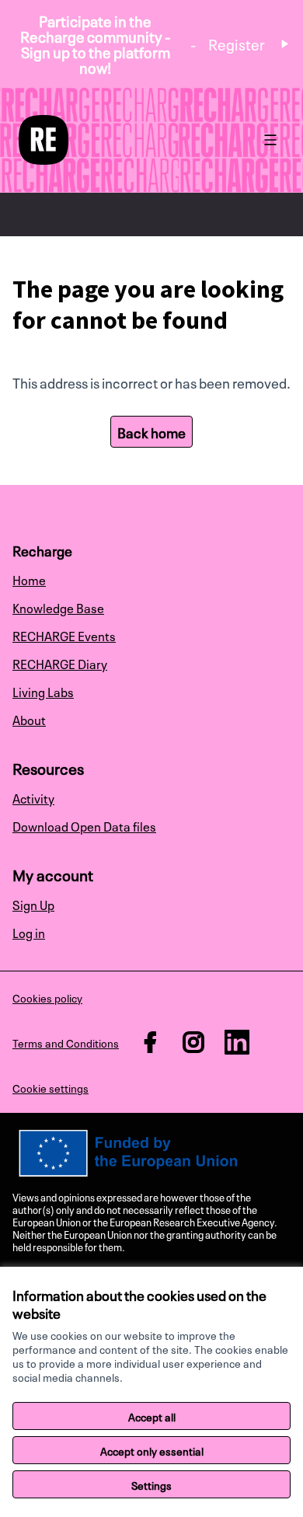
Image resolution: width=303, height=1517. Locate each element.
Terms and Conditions (65, 1042)
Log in (28, 931)
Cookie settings (50, 1087)
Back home (151, 431)
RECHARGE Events (64, 635)
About (29, 719)
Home (29, 579)
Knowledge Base (58, 607)
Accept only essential (152, 1450)
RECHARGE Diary (59, 663)
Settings (151, 1484)
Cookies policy (47, 997)
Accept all (152, 1416)
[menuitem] (151, 579)
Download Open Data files (84, 825)
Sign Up (33, 904)
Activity (33, 797)
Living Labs (43, 691)
